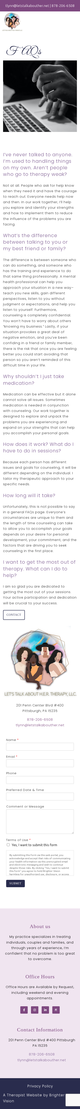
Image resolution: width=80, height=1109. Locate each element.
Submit (15, 883)
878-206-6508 (40, 719)
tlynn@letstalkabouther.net (40, 725)
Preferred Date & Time (25, 790)
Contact (14, 614)
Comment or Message (25, 806)
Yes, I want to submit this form (34, 845)
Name (12, 740)
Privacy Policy (40, 1086)
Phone (11, 773)
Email (11, 757)
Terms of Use (18, 840)
